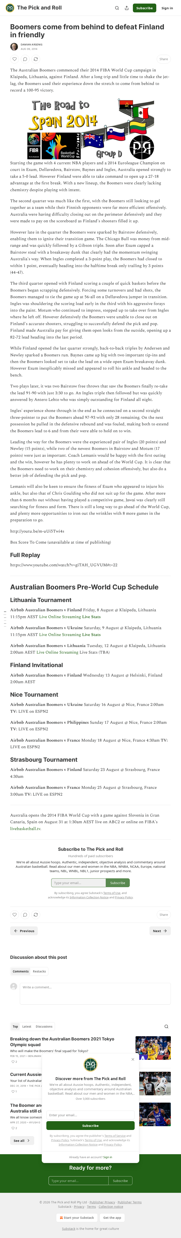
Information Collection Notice (78, 1144)
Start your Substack (79, 1218)
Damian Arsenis (31, 44)
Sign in (167, 8)
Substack (68, 1229)
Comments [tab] (20, 971)
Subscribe (144, 8)
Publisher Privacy (102, 1202)
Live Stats (91, 617)
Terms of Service (115, 1136)
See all (19, 1140)
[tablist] (29, 971)
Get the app (112, 1218)
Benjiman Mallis (39, 1056)
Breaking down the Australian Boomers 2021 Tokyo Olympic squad (62, 1041)
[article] (90, 1050)
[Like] (14, 59)
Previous (27, 931)
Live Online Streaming (60, 617)
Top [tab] (15, 1027)
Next (157, 931)
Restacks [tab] (39, 971)
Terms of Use (93, 1140)
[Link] (4, 555)
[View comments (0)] (25, 59)
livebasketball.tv (25, 829)
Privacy (79, 1206)
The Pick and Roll (41, 1085)
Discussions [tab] (44, 1027)
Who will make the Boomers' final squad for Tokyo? (49, 1051)
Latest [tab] (26, 1027)
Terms (91, 1206)
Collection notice (111, 1206)
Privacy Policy (60, 1140)
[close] (132, 1059)
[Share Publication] (126, 8)
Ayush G (34, 1122)
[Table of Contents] (5, 619)
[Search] (117, 8)
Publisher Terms (130, 1202)
